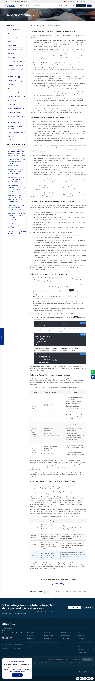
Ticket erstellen (58, 583)
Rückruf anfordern (2, 336)
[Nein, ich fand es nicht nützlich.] (48, 592)
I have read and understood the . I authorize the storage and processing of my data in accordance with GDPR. (65, 663)
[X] (82, 672)
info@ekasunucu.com (23, 1)
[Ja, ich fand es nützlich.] (45, 592)
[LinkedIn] (89, 672)
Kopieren (83, 322)
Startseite (53, 14)
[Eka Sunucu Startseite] (8, 624)
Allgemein (71, 14)
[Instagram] (85, 672)
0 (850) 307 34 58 (12, 1)
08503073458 (6, 630)
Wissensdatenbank (62, 14)
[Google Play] (92, 672)
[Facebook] (79, 672)
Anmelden (86, 659)
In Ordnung (17, 675)
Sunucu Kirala (81, 5)
